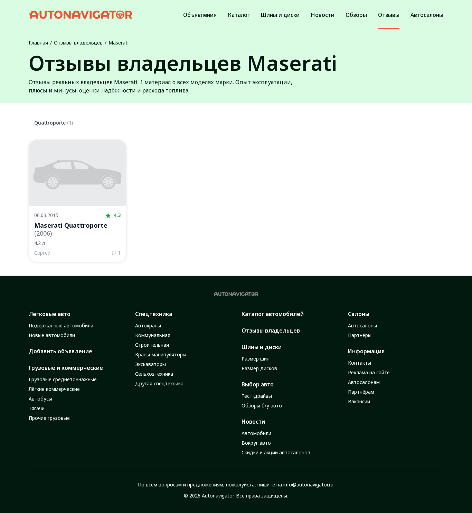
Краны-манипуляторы (160, 354)
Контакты (359, 362)
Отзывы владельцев (78, 42)
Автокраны (148, 325)
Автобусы (40, 398)
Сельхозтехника (154, 374)
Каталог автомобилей (273, 314)
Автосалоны (362, 325)
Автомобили (256, 433)
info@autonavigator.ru (308, 484)
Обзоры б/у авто (262, 405)
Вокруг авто (256, 443)
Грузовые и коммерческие (66, 368)
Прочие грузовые (49, 418)
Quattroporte (53, 122)
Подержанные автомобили (61, 325)
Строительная (152, 345)
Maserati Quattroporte (70, 229)
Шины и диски (262, 347)
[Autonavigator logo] (80, 14)
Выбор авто (258, 384)
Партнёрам (361, 391)
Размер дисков (259, 368)
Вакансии (359, 401)
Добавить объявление (60, 351)
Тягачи (37, 408)
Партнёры (359, 335)
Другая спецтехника (159, 383)
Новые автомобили (52, 335)
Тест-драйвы (257, 396)
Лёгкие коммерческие (54, 389)
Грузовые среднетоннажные (63, 379)
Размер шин (256, 358)
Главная (38, 42)
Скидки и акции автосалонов (276, 452)
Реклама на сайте (369, 372)
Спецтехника (153, 314)
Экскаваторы (150, 364)
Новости (253, 421)
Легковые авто (49, 314)
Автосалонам (364, 382)
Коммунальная (152, 335)
